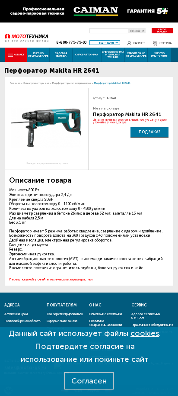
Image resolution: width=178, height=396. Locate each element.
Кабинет (139, 43)
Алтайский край (16, 314)
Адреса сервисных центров (145, 315)
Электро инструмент (159, 54)
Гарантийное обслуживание (152, 325)
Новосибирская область (22, 321)
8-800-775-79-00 (71, 42)
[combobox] (104, 42)
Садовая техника (61, 54)
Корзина (165, 43)
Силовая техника (86, 54)
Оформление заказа (62, 321)
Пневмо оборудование (38, 54)
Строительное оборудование (136, 54)
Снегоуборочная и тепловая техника (113, 54)
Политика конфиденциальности (105, 322)
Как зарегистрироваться (65, 314)
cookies (144, 333)
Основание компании (105, 314)
